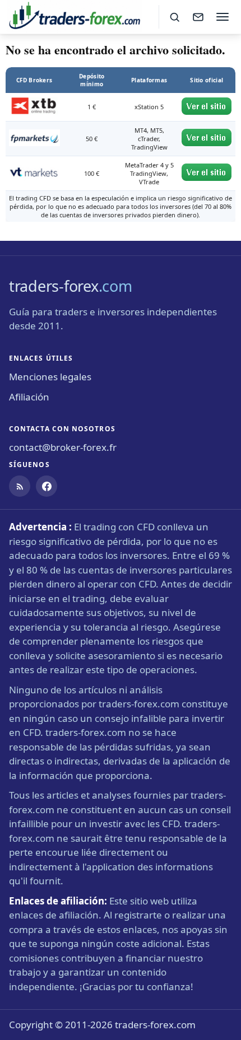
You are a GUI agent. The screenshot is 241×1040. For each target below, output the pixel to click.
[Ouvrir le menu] (222, 17)
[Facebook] (46, 486)
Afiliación (29, 396)
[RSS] (19, 486)
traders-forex (70, 286)
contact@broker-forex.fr (63, 447)
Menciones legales (50, 376)
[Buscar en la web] (174, 16)
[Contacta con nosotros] (197, 16)
